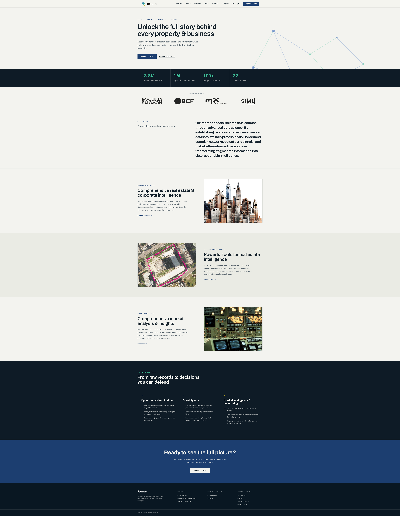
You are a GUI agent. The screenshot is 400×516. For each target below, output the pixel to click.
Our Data (197, 4)
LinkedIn (240, 498)
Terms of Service (243, 501)
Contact (215, 4)
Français (225, 4)
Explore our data (165, 56)
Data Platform (182, 495)
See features (209, 280)
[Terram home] (149, 3)
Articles (206, 4)
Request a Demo (251, 3)
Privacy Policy (242, 504)
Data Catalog (212, 495)
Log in (237, 4)
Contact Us (242, 495)
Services (188, 4)
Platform (179, 4)
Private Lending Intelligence (187, 498)
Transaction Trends (184, 501)
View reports (142, 344)
